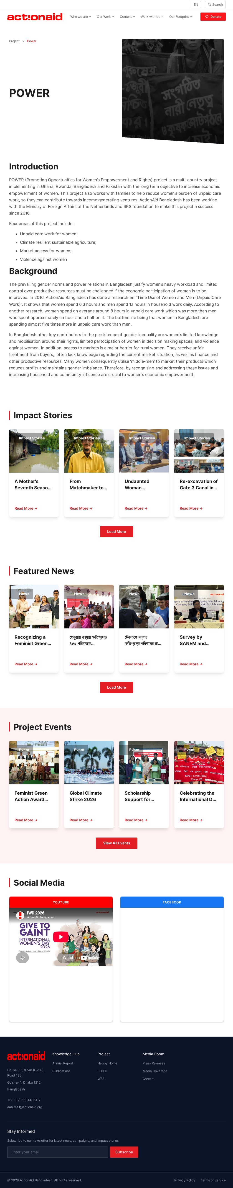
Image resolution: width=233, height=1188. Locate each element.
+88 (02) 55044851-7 (24, 1100)
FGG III (103, 1071)
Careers (148, 1079)
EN (196, 4)
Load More (116, 531)
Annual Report (62, 1063)
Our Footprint (179, 16)
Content (126, 16)
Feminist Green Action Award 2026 (31, 799)
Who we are (79, 16)
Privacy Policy (184, 1180)
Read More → (26, 508)
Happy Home (107, 1063)
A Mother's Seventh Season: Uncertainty (33, 488)
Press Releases (154, 1063)
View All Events (116, 843)
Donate (215, 16)
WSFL (102, 1079)
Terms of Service (213, 1180)
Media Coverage (155, 1071)
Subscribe (124, 1152)
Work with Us (150, 16)
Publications (61, 1071)
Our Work (104, 16)
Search (217, 4)
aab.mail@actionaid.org (24, 1107)
